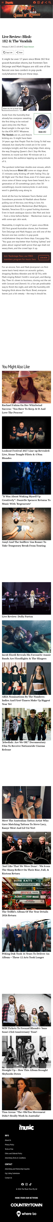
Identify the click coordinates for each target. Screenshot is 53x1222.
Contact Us (8, 1178)
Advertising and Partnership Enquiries (17, 1169)
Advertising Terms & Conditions (15, 1158)
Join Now (43, 257)
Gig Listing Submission (12, 1173)
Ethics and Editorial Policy (13, 1153)
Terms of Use (9, 1149)
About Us (8, 1140)
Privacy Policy (9, 1145)
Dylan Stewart (29, 46)
